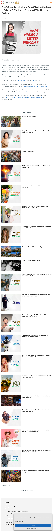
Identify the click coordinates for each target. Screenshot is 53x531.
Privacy (36, 528)
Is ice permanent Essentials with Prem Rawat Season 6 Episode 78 (36, 186)
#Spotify (33, 80)
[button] (50, 515)
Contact (7, 504)
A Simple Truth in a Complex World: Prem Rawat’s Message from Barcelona (35, 471)
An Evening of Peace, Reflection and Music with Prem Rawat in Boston (36, 396)
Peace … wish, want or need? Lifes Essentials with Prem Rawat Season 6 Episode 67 (35, 430)
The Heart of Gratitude (28, 151)
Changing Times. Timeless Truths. (31, 260)
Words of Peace (9, 518)
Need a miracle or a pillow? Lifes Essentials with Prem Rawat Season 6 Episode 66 (36, 451)
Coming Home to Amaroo (29, 116)
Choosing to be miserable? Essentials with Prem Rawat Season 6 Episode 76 (36, 227)
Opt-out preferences (31, 528)
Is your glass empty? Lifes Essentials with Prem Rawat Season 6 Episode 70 (36, 376)
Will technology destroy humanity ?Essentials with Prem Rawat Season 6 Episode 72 (35, 335)
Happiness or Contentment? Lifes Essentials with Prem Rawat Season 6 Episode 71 (36, 356)
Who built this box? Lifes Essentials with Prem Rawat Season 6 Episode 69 (36, 410)
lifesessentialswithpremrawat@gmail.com (36, 86)
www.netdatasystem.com (34, 97)
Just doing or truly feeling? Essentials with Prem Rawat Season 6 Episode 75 (37, 275)
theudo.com (22, 97)
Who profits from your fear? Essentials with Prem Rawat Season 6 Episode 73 (35, 315)
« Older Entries (6, 485)
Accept (33, 525)
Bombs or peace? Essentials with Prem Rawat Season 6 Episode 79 (36, 166)
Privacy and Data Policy (11, 507)
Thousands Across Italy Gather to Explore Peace (35, 247)
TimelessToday (9, 513)
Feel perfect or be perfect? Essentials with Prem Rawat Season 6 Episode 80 (36, 131)
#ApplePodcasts (21, 80)
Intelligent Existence (10, 515)
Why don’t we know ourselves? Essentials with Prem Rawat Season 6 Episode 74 (36, 295)
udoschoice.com (11, 97)
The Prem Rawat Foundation (13, 511)
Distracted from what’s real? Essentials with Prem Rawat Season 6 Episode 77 (35, 207)
